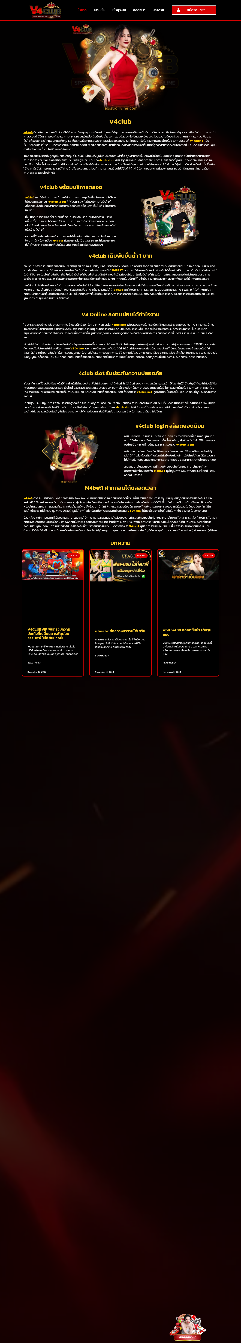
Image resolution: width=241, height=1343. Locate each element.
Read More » (34, 662)
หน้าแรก (81, 10)
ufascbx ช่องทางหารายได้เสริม (120, 631)
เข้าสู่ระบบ (119, 10)
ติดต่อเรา (139, 10)
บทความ (158, 10)
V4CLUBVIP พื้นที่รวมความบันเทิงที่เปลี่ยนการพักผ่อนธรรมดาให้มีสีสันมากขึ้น (49, 634)
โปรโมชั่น (99, 10)
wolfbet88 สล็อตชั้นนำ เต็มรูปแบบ (187, 632)
